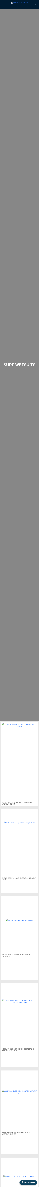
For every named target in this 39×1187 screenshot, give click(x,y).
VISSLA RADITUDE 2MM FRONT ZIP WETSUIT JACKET (16, 1133)
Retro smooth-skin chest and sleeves (16, 955)
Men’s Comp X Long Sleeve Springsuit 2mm (19, 879)
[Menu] (3, 4)
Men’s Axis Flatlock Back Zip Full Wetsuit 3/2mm (17, 803)
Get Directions (29, 1182)
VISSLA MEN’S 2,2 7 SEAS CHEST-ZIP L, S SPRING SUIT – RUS (18, 1050)
